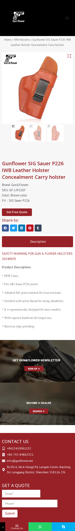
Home (7, 39)
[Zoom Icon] (69, 56)
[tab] (37, 241)
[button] (5, 228)
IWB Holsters (22, 39)
